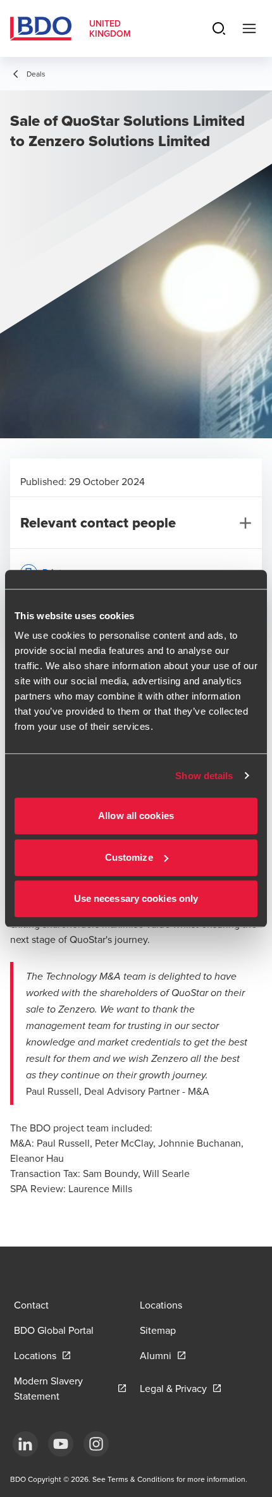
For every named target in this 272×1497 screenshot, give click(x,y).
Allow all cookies (136, 815)
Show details (204, 775)
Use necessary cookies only (136, 898)
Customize (129, 857)
